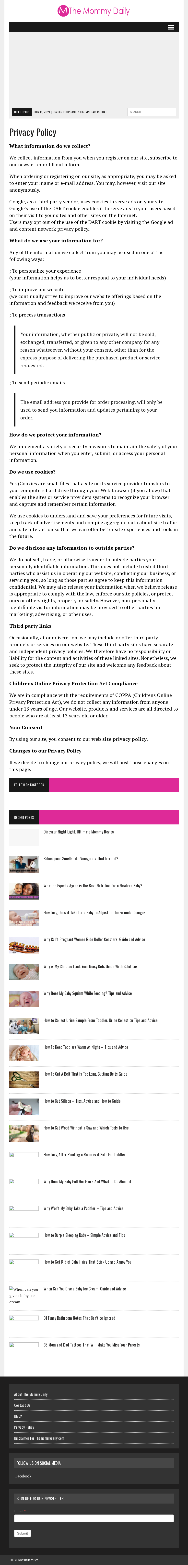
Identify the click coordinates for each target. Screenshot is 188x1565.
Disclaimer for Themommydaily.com (39, 1438)
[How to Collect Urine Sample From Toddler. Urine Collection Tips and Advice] (24, 1030)
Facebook (23, 1476)
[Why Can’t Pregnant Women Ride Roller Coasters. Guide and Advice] (24, 950)
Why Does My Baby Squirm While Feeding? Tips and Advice (88, 993)
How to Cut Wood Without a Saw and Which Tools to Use (86, 1128)
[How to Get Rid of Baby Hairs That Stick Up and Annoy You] (24, 1272)
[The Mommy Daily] (93, 11)
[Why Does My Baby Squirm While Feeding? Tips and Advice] (24, 1004)
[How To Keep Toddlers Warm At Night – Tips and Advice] (24, 1057)
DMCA (18, 1416)
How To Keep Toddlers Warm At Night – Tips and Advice (86, 1047)
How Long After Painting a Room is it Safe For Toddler (84, 1155)
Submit (22, 1533)
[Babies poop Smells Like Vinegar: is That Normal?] (24, 869)
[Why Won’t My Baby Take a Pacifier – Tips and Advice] (24, 1219)
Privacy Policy (24, 1427)
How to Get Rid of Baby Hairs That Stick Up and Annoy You (87, 1262)
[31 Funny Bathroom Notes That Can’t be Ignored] (24, 1328)
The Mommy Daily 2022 (23, 1560)
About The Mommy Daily (30, 1394)
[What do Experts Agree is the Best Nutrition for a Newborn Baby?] (24, 896)
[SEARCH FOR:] (151, 111)
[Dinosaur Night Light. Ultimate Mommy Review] (24, 842)
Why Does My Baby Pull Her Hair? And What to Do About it (87, 1181)
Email (19, 1511)
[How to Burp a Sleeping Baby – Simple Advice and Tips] (24, 1245)
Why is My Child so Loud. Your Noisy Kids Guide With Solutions (91, 966)
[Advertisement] (94, 71)
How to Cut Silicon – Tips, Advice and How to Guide (82, 1101)
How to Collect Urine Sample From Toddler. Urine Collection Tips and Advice (100, 1020)
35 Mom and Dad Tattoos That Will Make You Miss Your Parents (92, 1345)
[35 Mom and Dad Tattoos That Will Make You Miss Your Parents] (24, 1355)
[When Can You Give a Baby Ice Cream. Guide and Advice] (24, 1302)
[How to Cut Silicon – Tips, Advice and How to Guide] (24, 1111)
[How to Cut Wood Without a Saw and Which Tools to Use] (24, 1138)
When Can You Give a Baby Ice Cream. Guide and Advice (85, 1289)
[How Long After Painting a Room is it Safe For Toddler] (24, 1165)
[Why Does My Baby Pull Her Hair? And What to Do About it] (24, 1192)
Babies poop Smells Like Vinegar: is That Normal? (81, 859)
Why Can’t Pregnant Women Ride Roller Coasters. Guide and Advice (94, 939)
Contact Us (22, 1405)
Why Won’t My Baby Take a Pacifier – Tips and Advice (83, 1208)
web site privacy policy (119, 739)
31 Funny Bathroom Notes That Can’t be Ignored (79, 1318)
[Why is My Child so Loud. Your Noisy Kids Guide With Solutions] (24, 977)
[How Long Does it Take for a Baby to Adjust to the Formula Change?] (24, 923)
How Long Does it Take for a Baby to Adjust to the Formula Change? (94, 912)
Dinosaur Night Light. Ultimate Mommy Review (79, 832)
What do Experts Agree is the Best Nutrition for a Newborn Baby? (93, 886)
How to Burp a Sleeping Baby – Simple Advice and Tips (84, 1235)
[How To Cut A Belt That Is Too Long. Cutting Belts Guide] (24, 1084)
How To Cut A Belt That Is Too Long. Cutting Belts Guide (85, 1074)
